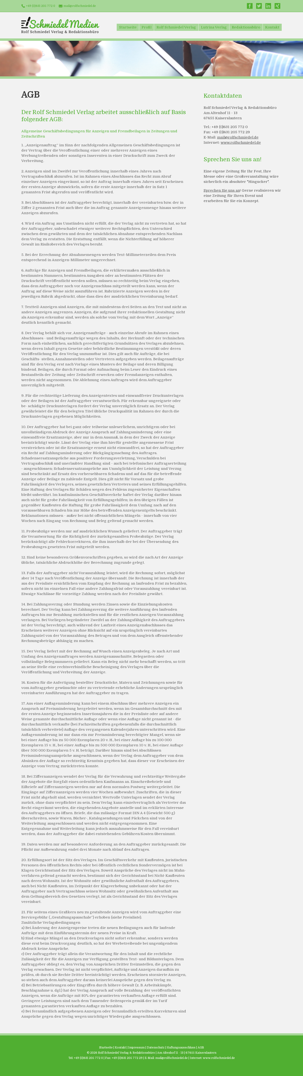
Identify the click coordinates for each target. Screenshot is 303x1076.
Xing (277, 6)
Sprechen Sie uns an (222, 190)
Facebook (249, 6)
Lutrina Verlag (214, 27)
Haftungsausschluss (181, 1047)
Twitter (259, 6)
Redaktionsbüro (246, 27)
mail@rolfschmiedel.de (79, 6)
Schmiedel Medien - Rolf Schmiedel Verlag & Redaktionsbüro (60, 25)
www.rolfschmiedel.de (241, 142)
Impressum (136, 1047)
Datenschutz (156, 1047)
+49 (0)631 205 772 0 (40, 6)
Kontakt (272, 27)
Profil (147, 27)
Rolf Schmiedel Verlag (176, 27)
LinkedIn (268, 6)
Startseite (128, 27)
